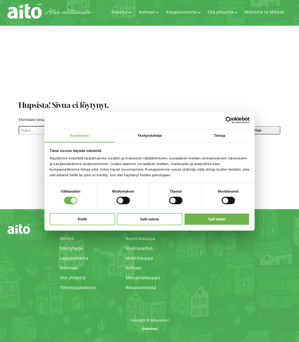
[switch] (123, 200)
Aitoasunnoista (141, 287)
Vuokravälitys (139, 248)
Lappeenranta (74, 258)
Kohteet (134, 268)
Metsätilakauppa (143, 277)
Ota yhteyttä (72, 277)
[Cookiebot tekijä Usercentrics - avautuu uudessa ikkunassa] (229, 120)
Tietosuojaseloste (78, 287)
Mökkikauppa (139, 258)
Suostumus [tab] (79, 135)
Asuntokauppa (140, 238)
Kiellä (82, 219)
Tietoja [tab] (219, 135)
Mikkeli (67, 238)
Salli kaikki (216, 219)
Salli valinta (149, 219)
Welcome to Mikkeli (264, 12)
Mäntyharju (71, 248)
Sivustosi (149, 328)
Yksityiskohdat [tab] (149, 135)
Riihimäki (69, 268)
